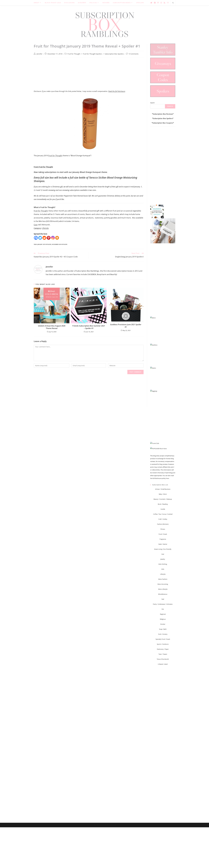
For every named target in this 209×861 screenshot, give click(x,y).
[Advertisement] (89, 74)
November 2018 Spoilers (59, 244)
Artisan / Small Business (162, 489)
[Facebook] (36, 238)
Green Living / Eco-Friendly (162, 549)
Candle (163, 509)
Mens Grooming (163, 584)
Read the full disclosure (116, 91)
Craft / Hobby (162, 519)
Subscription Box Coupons (163, 123)
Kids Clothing (162, 564)
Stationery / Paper (163, 649)
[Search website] (172, 3)
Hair (162, 554)
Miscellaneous (162, 594)
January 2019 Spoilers (44, 244)
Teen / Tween (162, 654)
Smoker (162, 624)
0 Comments (133, 54)
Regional (163, 614)
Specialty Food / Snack (163, 639)
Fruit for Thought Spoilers (92, 54)
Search (152, 103)
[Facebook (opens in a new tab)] (155, 3)
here (167, 478)
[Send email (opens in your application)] (168, 3)
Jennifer (39, 54)
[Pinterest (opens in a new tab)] (158, 3)
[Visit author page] (38, 269)
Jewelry (162, 559)
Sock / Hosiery (162, 634)
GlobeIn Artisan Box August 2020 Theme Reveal (51, 327)
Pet (163, 609)
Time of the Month (163, 659)
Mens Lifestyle (162, 589)
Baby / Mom (163, 494)
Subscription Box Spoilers (114, 54)
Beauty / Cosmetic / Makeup (163, 499)
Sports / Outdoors (163, 644)
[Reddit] (44, 238)
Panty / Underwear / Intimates (163, 604)
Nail (163, 599)
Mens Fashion (162, 579)
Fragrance (163, 539)
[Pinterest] (49, 238)
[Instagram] (53, 238)
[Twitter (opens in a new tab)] (151, 3)
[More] (57, 238)
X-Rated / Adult (163, 664)
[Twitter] (40, 238)
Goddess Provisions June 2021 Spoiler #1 (125, 325)
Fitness (162, 529)
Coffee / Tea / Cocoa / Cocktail (162, 514)
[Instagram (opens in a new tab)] (161, 3)
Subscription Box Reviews (163, 114)
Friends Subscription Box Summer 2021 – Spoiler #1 (88, 327)
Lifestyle (45, 228)
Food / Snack (163, 534)
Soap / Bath (163, 629)
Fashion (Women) (163, 524)
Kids (162, 569)
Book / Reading (163, 504)
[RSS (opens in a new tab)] (164, 3)
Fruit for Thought (73, 54)
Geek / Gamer (162, 544)
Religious (163, 619)
